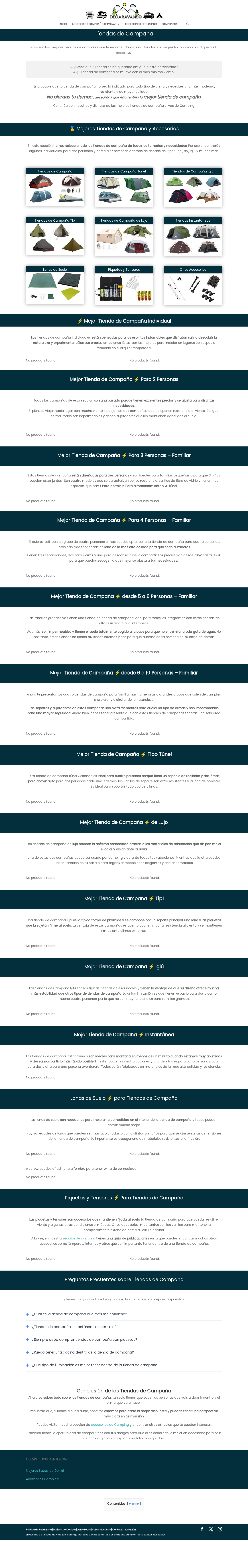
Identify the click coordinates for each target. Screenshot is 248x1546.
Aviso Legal (84, 1529)
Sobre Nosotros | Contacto (107, 1529)
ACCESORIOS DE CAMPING (141, 24)
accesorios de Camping (110, 1424)
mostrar (134, 1504)
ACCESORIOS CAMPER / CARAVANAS (94, 24)
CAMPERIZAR (169, 24)
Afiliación (130, 1529)
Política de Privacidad (39, 1529)
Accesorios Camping (42, 1479)
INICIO (63, 24)
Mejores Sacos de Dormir (45, 1470)
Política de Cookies (64, 1529)
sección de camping (79, 1238)
